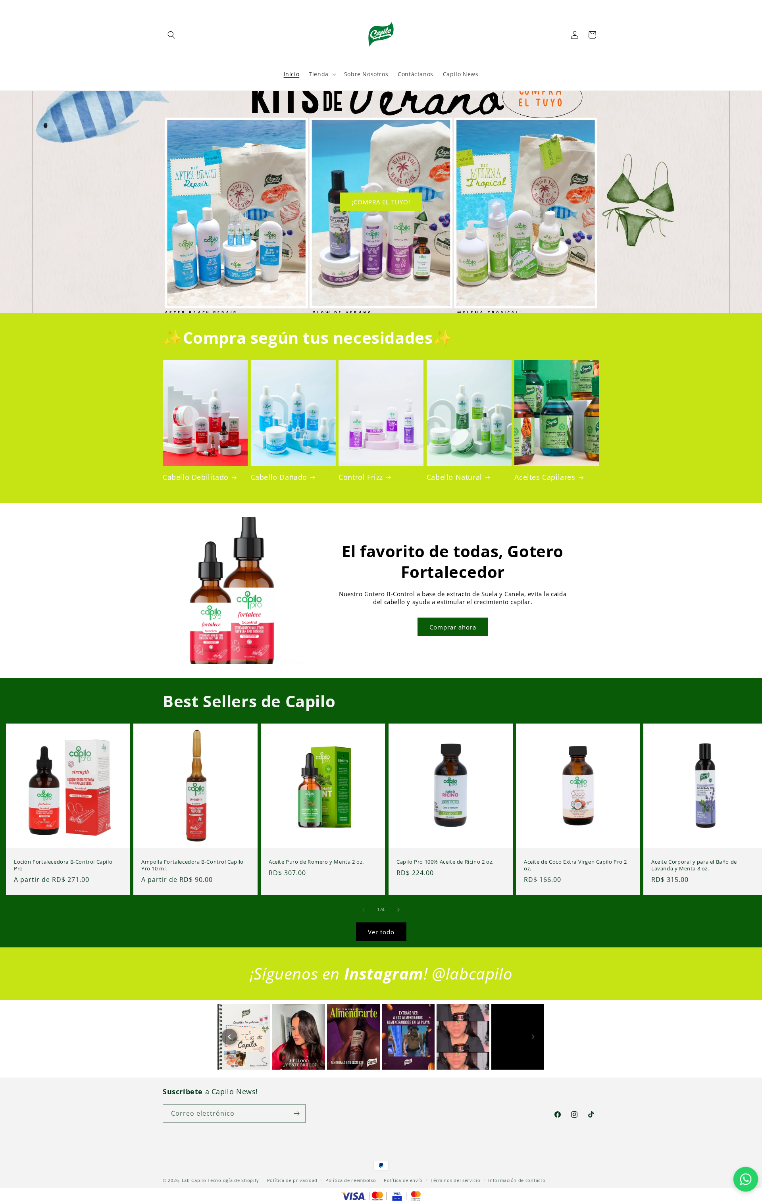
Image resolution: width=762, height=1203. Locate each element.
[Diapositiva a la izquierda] (363, 909)
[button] (171, 35)
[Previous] (229, 1037)
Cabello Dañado (279, 477)
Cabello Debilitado (196, 477)
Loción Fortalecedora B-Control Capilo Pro (63, 865)
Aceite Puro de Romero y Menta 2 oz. (316, 861)
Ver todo (381, 932)
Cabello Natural (454, 477)
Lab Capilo (194, 1180)
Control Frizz (361, 477)
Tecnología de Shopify (233, 1180)
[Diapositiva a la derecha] (398, 909)
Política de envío (403, 1180)
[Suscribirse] (296, 1113)
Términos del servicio (456, 1180)
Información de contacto (516, 1180)
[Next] (533, 1037)
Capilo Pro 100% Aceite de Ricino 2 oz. (445, 861)
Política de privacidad (292, 1180)
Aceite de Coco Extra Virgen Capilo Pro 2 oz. (575, 865)
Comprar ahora (452, 627)
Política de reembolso (350, 1180)
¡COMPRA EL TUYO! (381, 202)
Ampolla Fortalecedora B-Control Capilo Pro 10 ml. (192, 865)
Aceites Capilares (544, 477)
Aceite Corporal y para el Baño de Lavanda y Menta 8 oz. (694, 865)
